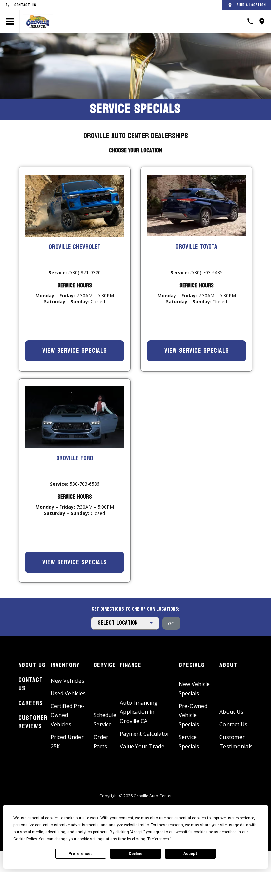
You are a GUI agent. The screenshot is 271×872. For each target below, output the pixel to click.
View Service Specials (74, 351)
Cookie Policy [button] (25, 839)
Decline (135, 853)
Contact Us (31, 684)
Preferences (80, 853)
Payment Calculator (144, 733)
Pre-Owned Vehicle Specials (193, 715)
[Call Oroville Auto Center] (250, 21)
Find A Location (251, 5)
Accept (190, 853)
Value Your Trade (142, 746)
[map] (262, 21)
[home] (38, 21)
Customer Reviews (33, 722)
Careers (31, 703)
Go (171, 623)
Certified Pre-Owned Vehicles (68, 715)
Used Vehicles (68, 693)
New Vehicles (67, 680)
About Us (32, 665)
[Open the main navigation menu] (10, 21)
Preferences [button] (158, 839)
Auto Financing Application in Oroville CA (139, 712)
